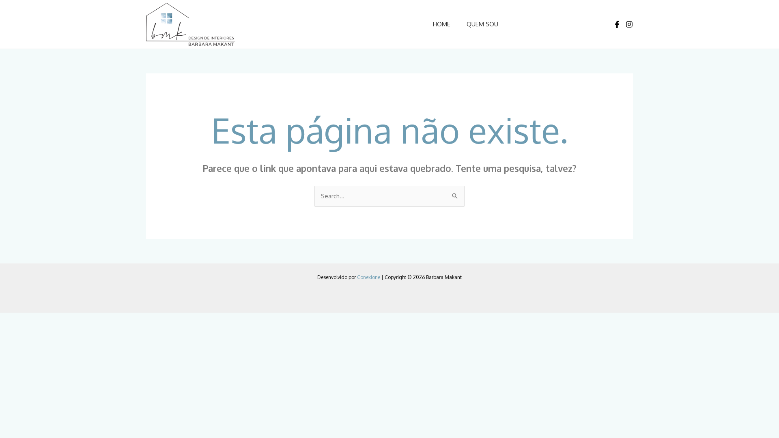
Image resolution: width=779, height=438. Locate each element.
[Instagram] (629, 24)
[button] (548, 24)
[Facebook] (617, 24)
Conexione (368, 277)
